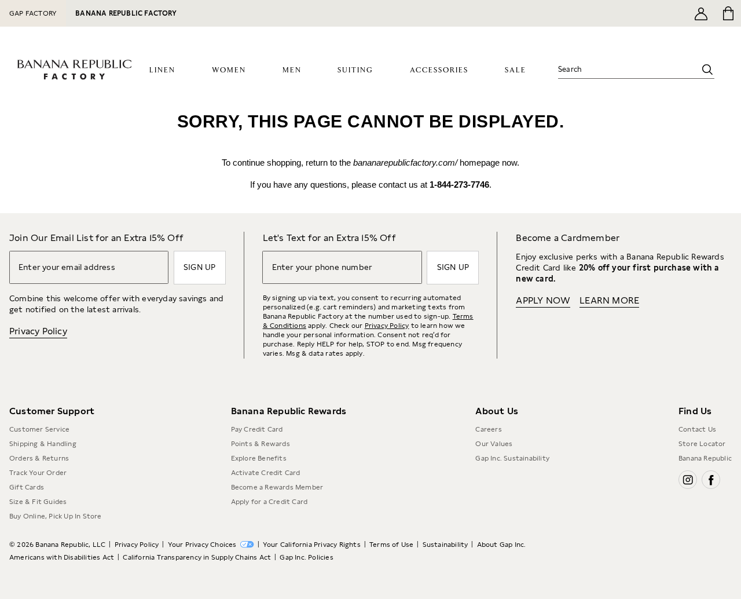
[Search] (707, 69)
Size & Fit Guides (38, 502)
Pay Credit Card (257, 429)
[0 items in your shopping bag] (727, 13)
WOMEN (229, 70)
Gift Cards (26, 487)
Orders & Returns (39, 458)
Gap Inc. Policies (306, 557)
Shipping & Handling (42, 444)
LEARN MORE (609, 300)
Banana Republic (705, 458)
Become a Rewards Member (277, 487)
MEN (292, 70)
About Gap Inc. (501, 544)
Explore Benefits (259, 458)
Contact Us (697, 429)
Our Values (493, 444)
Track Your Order (38, 473)
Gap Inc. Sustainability (512, 458)
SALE (515, 70)
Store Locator (702, 444)
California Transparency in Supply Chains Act (197, 557)
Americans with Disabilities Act (61, 557)
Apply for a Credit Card (269, 502)
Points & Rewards (260, 444)
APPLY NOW (543, 300)
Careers (488, 429)
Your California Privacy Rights (312, 544)
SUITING (355, 70)
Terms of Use (391, 544)
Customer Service (39, 429)
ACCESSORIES (439, 70)
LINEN (162, 70)
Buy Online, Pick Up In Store (55, 516)
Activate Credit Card (265, 473)
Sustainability (445, 544)
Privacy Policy (38, 331)
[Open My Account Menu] (701, 13)
